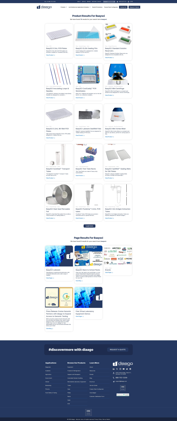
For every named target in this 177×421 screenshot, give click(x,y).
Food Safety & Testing (51, 392)
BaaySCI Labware (53, 270)
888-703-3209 (52, 1)
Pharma (47, 389)
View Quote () (122, 1)
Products (63, 7)
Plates (69, 392)
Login (131, 1)
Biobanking (48, 385)
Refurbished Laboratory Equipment (76, 381)
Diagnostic (48, 367)
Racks (69, 396)
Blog (91, 378)
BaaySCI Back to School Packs (88, 270)
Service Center (93, 385)
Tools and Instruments (83, 166)
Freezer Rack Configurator (111, 7)
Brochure (92, 381)
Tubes (58, 166)
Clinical (47, 381)
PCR (50, 46)
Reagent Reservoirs (113, 46)
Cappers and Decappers (73, 374)
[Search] (114, 1)
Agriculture (48, 374)
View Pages (49, 278)
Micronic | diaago (96, 1)
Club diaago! (93, 392)
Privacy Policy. (98, 419)
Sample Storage (82, 46)
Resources (92, 370)
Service (84, 1)
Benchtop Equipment (118, 86)
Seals (88, 46)
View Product (50, 55)
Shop (47, 46)
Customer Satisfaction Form (97, 396)
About (79, 1)
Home (47, 268)
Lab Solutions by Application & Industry (79, 7)
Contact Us (123, 7)
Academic (47, 370)
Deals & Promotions (97, 7)
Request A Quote (134, 7)
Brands (89, 1)
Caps (68, 389)
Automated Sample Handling (74, 378)
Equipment (111, 86)
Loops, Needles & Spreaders (55, 86)
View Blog (78, 280)
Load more (90, 226)
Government (48, 378)
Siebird (108, 419)
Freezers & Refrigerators (73, 370)
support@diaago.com (121, 381)
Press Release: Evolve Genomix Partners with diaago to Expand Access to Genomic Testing (58, 313)
